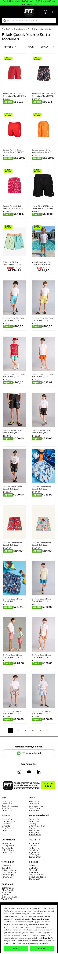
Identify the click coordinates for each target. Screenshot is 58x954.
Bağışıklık (6, 868)
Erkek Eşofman (36, 806)
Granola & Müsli (8, 821)
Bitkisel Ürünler (8, 870)
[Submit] (4, 20)
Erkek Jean (34, 808)
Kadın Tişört (7, 801)
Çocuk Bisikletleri (37, 877)
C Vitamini (6, 866)
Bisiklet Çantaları (9, 897)
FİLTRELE (8, 47)
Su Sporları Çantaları (6, 893)
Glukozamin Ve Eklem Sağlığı (8, 873)
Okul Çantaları (8, 890)
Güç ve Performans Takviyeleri (34, 830)
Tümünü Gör (7, 810)
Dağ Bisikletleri (36, 875)
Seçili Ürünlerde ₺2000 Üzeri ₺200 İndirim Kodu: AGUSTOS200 (29, 3)
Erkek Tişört (34, 801)
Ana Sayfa (6, 29)
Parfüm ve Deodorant (34, 849)
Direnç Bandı (7, 846)
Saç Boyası (34, 855)
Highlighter (34, 852)
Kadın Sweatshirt (9, 806)
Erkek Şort (34, 804)
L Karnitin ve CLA (37, 826)
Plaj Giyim (32, 29)
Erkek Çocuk (19, 29)
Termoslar (6, 843)
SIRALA (44, 47)
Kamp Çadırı (7, 848)
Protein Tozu (35, 819)
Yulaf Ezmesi (7, 828)
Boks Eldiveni (7, 850)
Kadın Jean (6, 808)
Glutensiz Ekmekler (6, 825)
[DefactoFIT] (29, 12)
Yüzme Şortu (45, 29)
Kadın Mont (6, 804)
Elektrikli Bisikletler (34, 871)
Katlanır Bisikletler (34, 867)
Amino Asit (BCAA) (34, 822)
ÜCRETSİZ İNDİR (48, 784)
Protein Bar (6, 819)
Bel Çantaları (7, 888)
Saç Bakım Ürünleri (34, 844)
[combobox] (29, 20)
